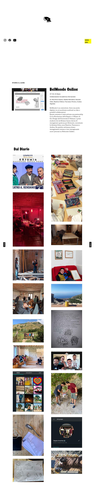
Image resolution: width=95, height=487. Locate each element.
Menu (4, 244)
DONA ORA (87, 41)
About (90, 244)
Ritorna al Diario (18, 82)
